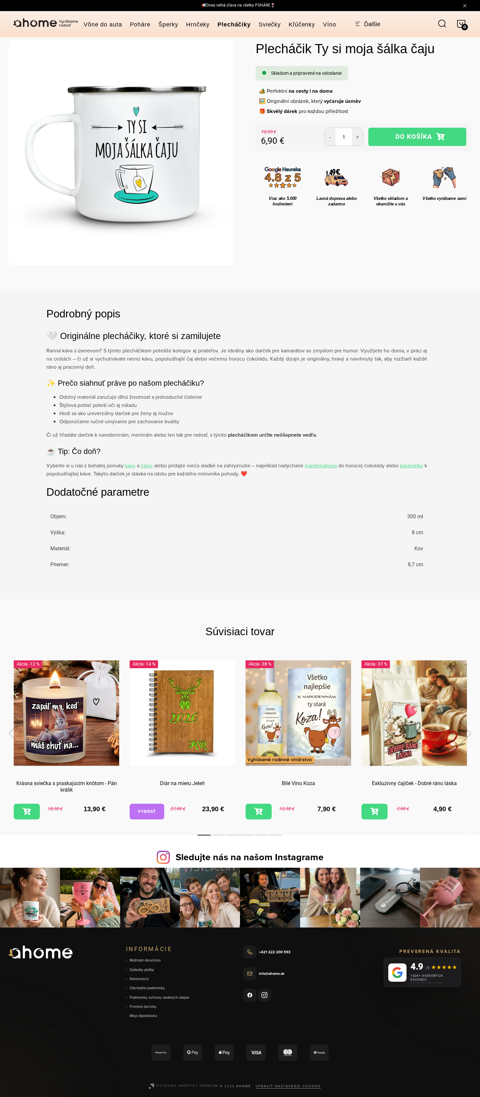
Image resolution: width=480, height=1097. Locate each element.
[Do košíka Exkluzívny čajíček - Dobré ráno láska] (374, 811)
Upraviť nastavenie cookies (288, 1086)
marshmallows (321, 465)
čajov (147, 465)
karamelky (411, 465)
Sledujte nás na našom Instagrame (250, 857)
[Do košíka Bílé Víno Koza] (259, 811)
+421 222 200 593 (275, 952)
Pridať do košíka (417, 137)
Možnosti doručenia (145, 960)
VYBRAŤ (147, 811)
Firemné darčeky (143, 1006)
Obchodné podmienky (147, 988)
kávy (130, 465)
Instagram (264, 995)
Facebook (249, 995)
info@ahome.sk (271, 973)
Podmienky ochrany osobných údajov (160, 997)
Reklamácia (139, 978)
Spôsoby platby (142, 969)
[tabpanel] (66, 741)
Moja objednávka (143, 1015)
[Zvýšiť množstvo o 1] (357, 137)
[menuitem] (103, 24)
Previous (15, 733)
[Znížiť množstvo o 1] (330, 137)
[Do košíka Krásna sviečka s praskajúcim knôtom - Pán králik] (27, 811)
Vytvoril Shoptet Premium (187, 1085)
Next (464, 733)
